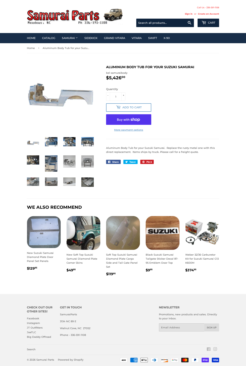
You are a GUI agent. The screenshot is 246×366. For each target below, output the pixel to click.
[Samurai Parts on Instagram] (215, 349)
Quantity (112, 89)
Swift (152, 38)
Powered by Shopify (70, 359)
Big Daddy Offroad (39, 336)
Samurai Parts (45, 359)
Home (31, 38)
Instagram (33, 323)
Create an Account (208, 13)
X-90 (167, 38)
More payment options (128, 129)
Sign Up (212, 327)
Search (31, 349)
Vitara (137, 38)
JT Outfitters (35, 327)
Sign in (189, 13)
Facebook (33, 318)
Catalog (48, 38)
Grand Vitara (114, 38)
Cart (211, 22)
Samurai (69, 38)
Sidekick (90, 38)
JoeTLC (31, 332)
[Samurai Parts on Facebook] (209, 349)
